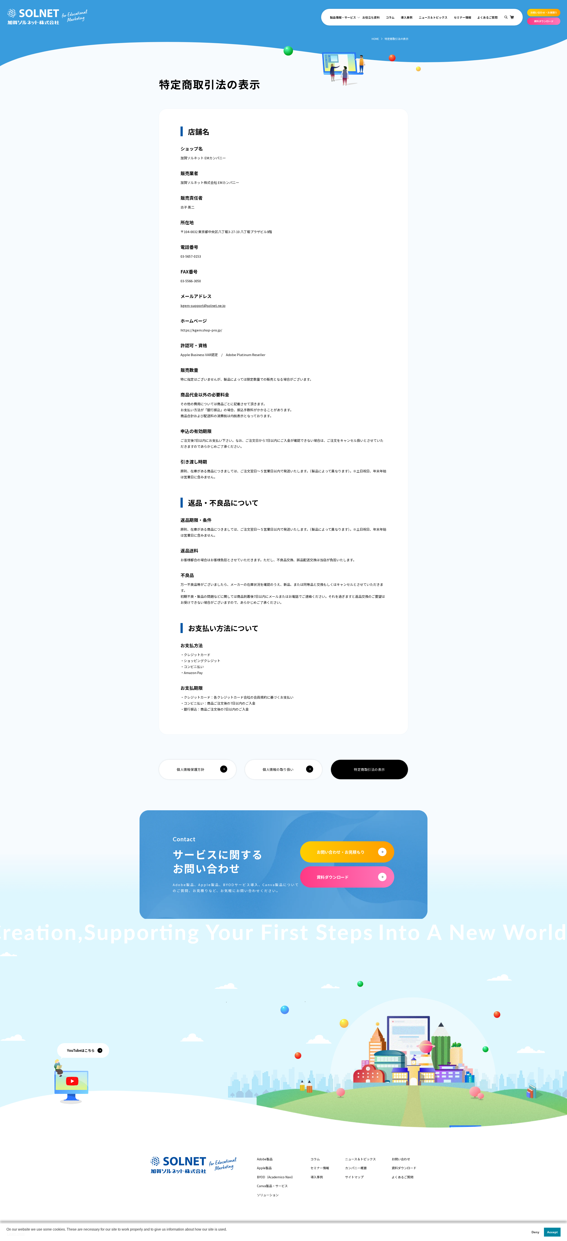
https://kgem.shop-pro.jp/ (201, 330)
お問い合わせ (401, 1159)
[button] (7, 1235)
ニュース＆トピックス (433, 17)
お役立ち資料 (371, 17)
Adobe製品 (265, 1159)
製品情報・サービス (343, 17)
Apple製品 (264, 1168)
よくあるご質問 (487, 17)
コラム (390, 17)
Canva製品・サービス (272, 1186)
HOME (375, 39)
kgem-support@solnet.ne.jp (203, 305)
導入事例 (406, 17)
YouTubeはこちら (81, 1050)
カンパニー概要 (356, 1168)
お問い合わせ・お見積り (543, 12)
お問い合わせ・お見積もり (341, 852)
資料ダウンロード (543, 21)
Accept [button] (552, 1232)
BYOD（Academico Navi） (276, 1177)
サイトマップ (354, 1177)
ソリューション (268, 1195)
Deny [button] (535, 1232)
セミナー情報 (462, 17)
